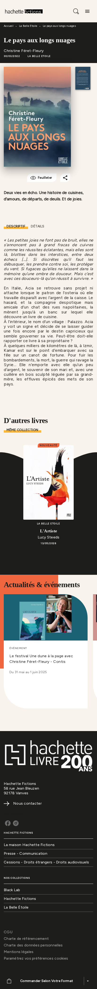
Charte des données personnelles (33, 945)
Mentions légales (18, 951)
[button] (39, 56)
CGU (8, 932)
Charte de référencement (26, 938)
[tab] (16, 226)
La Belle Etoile (28, 26)
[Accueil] (23, 11)
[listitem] (8, 823)
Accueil (8, 26)
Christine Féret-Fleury (24, 50)
